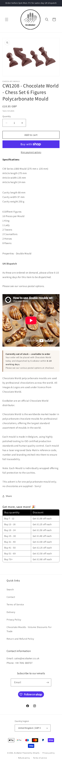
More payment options (31, 152)
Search (10, 589)
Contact (11, 596)
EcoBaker (18, 753)
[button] (6, 19)
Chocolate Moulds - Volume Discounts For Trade (29, 629)
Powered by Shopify (31, 753)
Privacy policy (48, 753)
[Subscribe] (47, 682)
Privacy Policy (14, 619)
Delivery (11, 612)
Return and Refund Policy (20, 638)
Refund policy (24, 758)
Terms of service (40, 758)
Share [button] (9, 496)
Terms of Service (15, 604)
